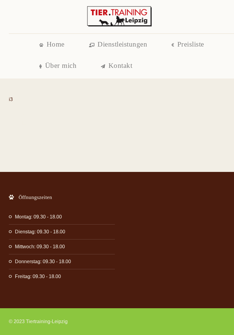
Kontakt (120, 65)
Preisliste (190, 44)
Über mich (61, 65)
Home (56, 44)
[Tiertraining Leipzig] (119, 16)
